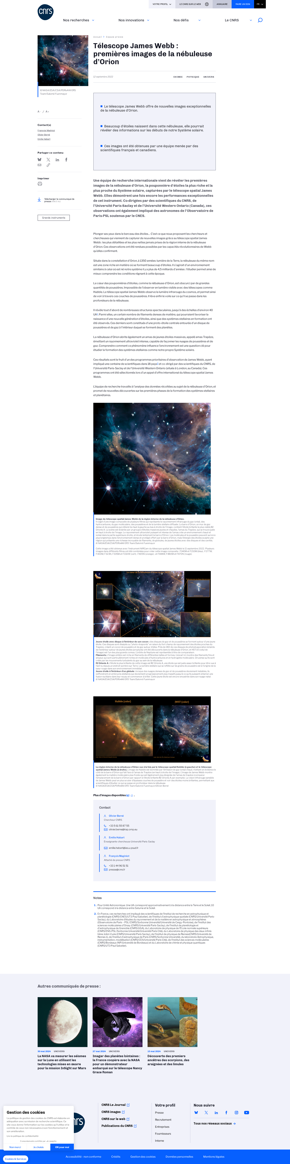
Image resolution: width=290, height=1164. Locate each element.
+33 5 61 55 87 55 (119, 825)
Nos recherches (76, 20)
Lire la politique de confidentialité (22, 1136)
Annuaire (222, 4)
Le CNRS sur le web (190, 4)
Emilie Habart (44, 139)
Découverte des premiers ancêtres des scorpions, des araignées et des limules (173, 1032)
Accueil (97, 36)
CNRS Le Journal (114, 1105)
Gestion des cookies (143, 1156)
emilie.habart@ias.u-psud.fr (123, 847)
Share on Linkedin (57, 159)
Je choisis (38, 1147)
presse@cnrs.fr (117, 869)
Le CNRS (232, 20)
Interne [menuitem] (159, 1140)
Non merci (15, 1147)
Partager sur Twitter (48, 159)
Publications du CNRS (117, 1126)
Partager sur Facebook (66, 159)
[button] (15, 1158)
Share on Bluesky (39, 159)
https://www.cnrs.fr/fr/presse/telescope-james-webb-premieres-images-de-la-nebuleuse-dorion (48, 165)
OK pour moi (62, 1147)
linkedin (216, 1113)
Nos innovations (131, 20)
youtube (246, 1113)
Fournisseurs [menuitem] (163, 1133)
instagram (236, 1113)
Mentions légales (213, 1156)
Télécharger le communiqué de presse (59, 200)
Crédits (115, 1156)
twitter (206, 1113)
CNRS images (111, 1112)
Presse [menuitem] (159, 1112)
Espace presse (114, 36)
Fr (258, 4)
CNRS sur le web (113, 1119)
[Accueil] (48, 12)
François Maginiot (46, 130)
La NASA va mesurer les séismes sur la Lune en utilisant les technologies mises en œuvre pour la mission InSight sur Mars (63, 1034)
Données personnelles (179, 1156)
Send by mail (39, 165)
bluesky (196, 1113)
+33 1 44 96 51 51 (118, 865)
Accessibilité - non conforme (83, 1156)
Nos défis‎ (181, 20)
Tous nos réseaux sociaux (207, 1123)
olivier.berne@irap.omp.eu (123, 829)
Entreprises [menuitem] (162, 1126)
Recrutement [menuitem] (163, 1119)
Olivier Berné (44, 134)
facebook (226, 1113)
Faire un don (243, 4)
